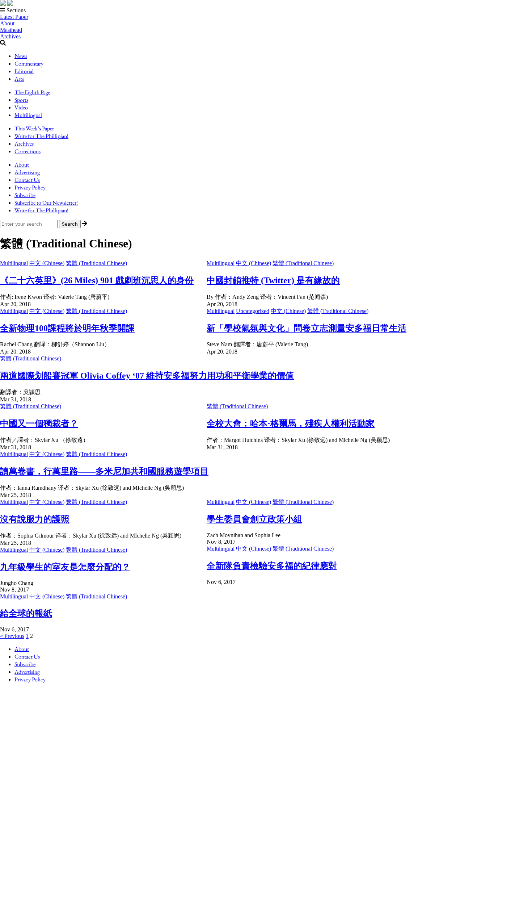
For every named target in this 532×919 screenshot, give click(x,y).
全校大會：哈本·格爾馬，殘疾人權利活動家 (291, 423)
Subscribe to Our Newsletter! (46, 202)
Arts (19, 79)
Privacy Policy (30, 187)
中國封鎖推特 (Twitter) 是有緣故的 (273, 280)
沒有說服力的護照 (34, 519)
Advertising (27, 172)
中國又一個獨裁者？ (39, 423)
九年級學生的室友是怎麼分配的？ (65, 567)
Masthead (11, 30)
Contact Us (27, 180)
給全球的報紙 (26, 613)
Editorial (24, 71)
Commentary (28, 63)
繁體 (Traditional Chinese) (96, 263)
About (7, 23)
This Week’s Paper (34, 128)
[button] (266, 10)
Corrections (27, 151)
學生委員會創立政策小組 (254, 519)
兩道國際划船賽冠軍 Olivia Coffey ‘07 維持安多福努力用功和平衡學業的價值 (147, 375)
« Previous (12, 636)
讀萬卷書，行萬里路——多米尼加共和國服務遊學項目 (104, 471)
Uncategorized (252, 311)
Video (21, 107)
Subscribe (24, 195)
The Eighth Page (32, 92)
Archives (10, 36)
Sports (21, 100)
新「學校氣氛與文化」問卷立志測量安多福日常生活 (306, 328)
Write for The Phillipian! (41, 136)
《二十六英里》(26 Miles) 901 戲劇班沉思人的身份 (97, 280)
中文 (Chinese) (46, 263)
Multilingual (28, 115)
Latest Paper (14, 17)
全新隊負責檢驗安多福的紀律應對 (272, 566)
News (20, 56)
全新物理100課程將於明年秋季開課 (67, 328)
